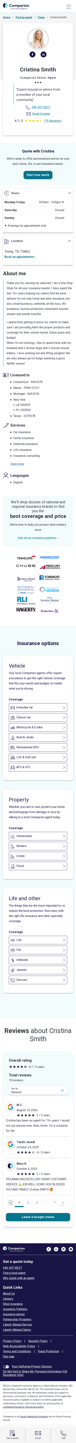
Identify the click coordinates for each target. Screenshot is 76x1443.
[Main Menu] (68, 6)
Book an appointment (19, 257)
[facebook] (32, 55)
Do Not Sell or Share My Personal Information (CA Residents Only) (35, 1373)
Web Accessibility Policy (19, 1346)
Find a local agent (14, 1273)
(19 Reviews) (52, 121)
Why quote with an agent (18, 1278)
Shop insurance (13, 1304)
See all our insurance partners (37, 538)
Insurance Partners (15, 1309)
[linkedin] (43, 55)
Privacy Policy (12, 1341)
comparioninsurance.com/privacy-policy (23, 1407)
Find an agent (24, 17)
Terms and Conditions (17, 1351)
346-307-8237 (12, 1268)
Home (6, 17)
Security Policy (38, 1341)
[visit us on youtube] (71, 1249)
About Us (9, 1293)
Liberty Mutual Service (17, 1324)
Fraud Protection (48, 1351)
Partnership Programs (17, 1319)
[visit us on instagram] (63, 1249)
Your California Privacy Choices (32, 1366)
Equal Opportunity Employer (34, 1416)
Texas (41, 17)
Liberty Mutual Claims (17, 1330)
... (46, 1202)
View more (17, 464)
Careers (8, 1299)
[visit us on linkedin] (56, 1249)
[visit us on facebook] (48, 1249)
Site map (8, 1356)
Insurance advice (14, 1314)
